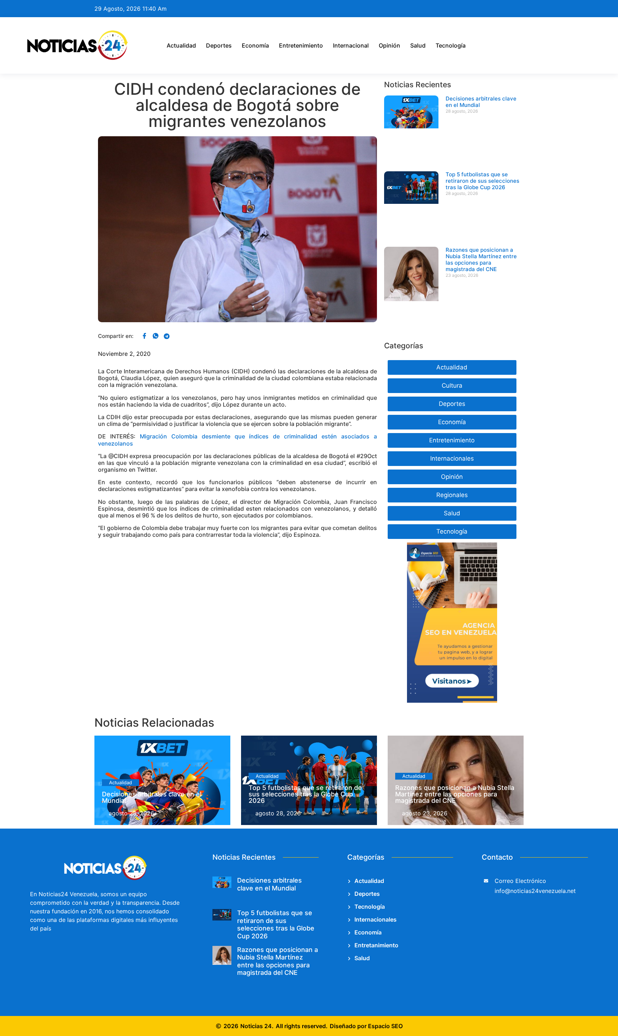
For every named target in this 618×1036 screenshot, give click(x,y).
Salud (418, 45)
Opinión (389, 45)
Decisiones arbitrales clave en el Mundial (481, 101)
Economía (255, 45)
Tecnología (451, 45)
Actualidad (181, 45)
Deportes (219, 45)
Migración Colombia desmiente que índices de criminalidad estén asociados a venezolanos (237, 440)
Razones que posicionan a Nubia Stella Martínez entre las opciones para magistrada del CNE (481, 259)
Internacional (351, 45)
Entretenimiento (301, 45)
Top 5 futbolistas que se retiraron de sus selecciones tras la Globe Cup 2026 (482, 181)
